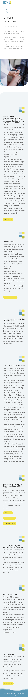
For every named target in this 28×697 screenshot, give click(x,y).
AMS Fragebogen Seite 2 (9, 523)
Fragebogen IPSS (8, 219)
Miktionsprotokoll (8, 683)
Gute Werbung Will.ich (14, 695)
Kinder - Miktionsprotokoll (10, 297)
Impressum (7, 693)
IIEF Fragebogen (7, 512)
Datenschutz (14, 693)
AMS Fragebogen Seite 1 (9, 518)
